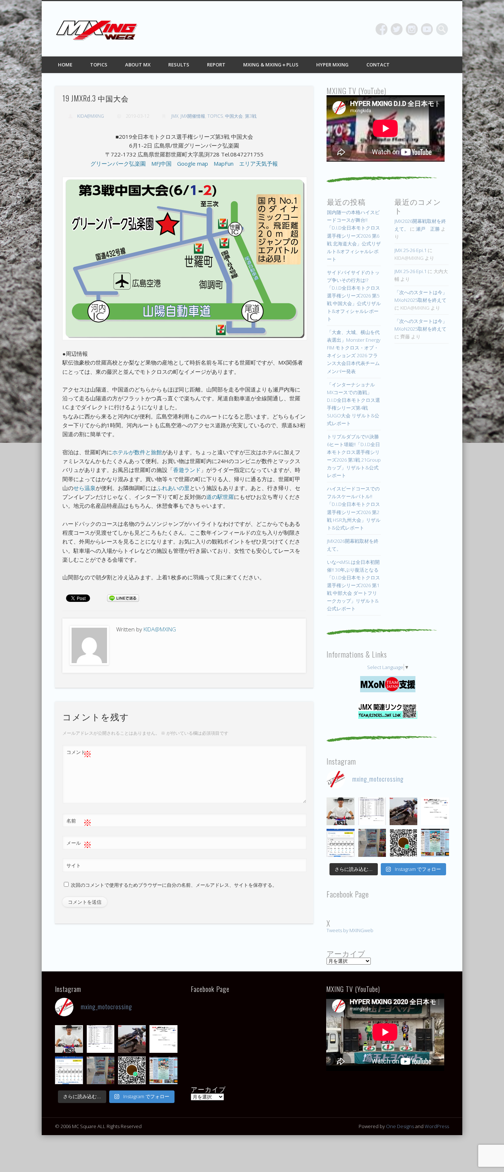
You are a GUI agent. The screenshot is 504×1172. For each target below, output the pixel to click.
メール (79, 843)
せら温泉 (84, 488)
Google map (192, 163)
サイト (73, 865)
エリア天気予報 (258, 163)
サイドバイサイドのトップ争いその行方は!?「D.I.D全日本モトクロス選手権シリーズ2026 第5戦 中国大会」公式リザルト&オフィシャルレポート (354, 295)
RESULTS (178, 64)
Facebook (381, 29)
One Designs (400, 1126)
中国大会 (234, 116)
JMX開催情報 (192, 116)
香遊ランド (187, 469)
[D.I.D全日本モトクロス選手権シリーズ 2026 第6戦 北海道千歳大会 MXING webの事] (435, 842)
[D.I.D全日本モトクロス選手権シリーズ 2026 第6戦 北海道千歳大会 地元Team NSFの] (403, 842)
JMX (174, 116)
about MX (138, 64)
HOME (65, 64)
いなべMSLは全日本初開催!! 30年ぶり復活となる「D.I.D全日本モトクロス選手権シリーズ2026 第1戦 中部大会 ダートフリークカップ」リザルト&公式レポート (353, 585)
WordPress (437, 1126)
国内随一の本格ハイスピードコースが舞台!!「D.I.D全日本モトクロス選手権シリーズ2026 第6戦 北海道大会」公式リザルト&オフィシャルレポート (354, 235)
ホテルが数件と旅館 (137, 452)
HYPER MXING (332, 64)
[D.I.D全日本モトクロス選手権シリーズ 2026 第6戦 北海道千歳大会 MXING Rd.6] (372, 842)
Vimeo (427, 29)
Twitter (397, 29)
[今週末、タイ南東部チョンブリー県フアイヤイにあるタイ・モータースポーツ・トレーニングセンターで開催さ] (340, 811)
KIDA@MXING (90, 116)
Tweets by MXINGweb (350, 930)
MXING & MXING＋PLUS (270, 64)
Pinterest (412, 29)
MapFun (224, 163)
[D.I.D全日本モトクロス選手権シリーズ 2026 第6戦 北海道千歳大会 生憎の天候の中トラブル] (435, 811)
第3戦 (250, 116)
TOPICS (98, 64)
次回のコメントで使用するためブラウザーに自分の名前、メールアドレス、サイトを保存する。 (174, 885)
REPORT (216, 64)
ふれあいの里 (173, 488)
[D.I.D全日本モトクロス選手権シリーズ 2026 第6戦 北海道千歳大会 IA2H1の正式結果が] (372, 811)
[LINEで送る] (123, 597)
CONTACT (378, 64)
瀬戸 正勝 (428, 228)
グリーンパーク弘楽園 (118, 163)
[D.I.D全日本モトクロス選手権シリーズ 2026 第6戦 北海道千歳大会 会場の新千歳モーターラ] (340, 842)
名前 (79, 821)
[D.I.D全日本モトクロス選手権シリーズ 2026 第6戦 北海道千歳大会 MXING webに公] (403, 811)
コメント (79, 753)
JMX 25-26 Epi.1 (410, 250)
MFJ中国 (161, 163)
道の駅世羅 (220, 496)
